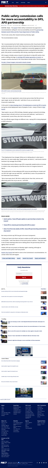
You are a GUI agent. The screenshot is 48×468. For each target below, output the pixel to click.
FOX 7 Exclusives (41, 405)
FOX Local (28, 405)
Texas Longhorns (28, 422)
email (46, 463)
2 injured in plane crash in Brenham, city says (9, 306)
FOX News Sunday (4, 414)
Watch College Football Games (5, 443)
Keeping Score (16, 408)
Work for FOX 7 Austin (5, 428)
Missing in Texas (40, 414)
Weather (15, 421)
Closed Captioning (4, 431)
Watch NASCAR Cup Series (5, 447)
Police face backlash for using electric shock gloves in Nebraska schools (14, 312)
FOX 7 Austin (9, 25)
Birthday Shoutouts (17, 407)
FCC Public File (4, 432)
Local (2, 407)
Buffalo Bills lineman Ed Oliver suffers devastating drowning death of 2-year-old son (17, 301)
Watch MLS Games (5, 456)
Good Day (16, 405)
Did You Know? (16, 431)
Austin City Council (6, 252)
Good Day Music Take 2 (30, 415)
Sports (27, 421)
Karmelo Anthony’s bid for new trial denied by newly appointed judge (14, 291)
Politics (2, 411)
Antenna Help (3, 435)
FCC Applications (4, 433)
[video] (44, 362)
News (2, 405)
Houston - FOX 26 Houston (40, 424)
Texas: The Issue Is (41, 411)
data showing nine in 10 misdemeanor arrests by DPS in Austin (28, 105)
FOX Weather (15, 430)
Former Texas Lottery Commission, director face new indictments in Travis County (26, 326)
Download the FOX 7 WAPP (17, 424)
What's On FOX (4, 422)
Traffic (2, 408)
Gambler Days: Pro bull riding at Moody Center (10, 376)
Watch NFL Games (5, 441)
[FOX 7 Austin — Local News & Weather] (5, 2)
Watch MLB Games (5, 445)
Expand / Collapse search (46, 3)
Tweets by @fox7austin (5, 399)
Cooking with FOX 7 (17, 409)
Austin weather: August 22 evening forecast (9, 371)
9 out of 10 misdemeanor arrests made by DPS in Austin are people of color (17, 150)
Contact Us (3, 424)
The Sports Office (28, 411)
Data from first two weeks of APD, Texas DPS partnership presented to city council (19, 209)
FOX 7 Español (28, 409)
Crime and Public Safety (16, 25)
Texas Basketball (28, 428)
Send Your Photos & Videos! (17, 427)
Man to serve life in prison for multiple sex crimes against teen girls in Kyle (25, 331)
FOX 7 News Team (5, 426)
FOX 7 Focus (39, 409)
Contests (15, 414)
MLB (26, 425)
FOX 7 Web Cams (16, 428)
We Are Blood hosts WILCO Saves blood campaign (10, 360)
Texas (2, 409)
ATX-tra (38, 416)
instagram (42, 463)
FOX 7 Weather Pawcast (18, 422)
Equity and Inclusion (40, 258)
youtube (44, 463)
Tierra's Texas (28, 408)
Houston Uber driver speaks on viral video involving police (12, 296)
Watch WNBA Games (5, 455)
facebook (37, 463)
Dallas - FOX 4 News (41, 422)
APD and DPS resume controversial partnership (11, 90)
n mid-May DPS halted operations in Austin (28, 57)
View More (43, 289)
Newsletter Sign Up (5, 425)
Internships (3, 429)
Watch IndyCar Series (5, 449)
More (29, 2)
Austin (15, 28)
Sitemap (3, 415)
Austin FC (27, 424)
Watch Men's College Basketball (5, 451)
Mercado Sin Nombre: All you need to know (9, 381)
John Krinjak (4, 25)
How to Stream (28, 407)
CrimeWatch (39, 407)
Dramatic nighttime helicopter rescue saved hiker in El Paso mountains (24, 340)
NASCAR (27, 426)
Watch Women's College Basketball (4, 453)
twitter (39, 463)
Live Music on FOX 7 (17, 411)
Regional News (41, 421)
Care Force (39, 412)
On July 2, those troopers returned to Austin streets (16, 62)
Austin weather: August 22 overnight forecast (9, 366)
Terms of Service (24, 284)
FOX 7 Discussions (40, 415)
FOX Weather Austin (29, 412)
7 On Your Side (40, 408)
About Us (3, 421)
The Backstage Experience (28, 417)
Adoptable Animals (16, 412)
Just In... (3, 289)
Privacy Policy (25, 282)
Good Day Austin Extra (29, 414)
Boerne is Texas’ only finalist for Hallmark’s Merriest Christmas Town (23, 335)
